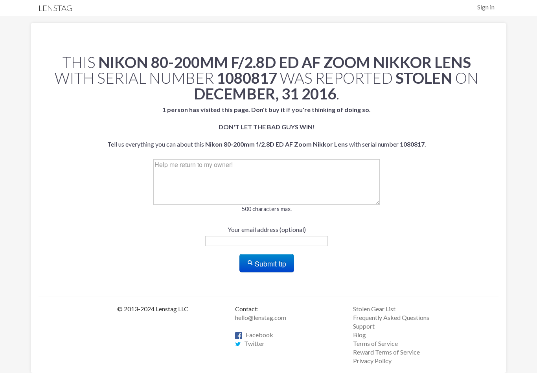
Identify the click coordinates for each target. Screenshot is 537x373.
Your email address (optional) (267, 229)
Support (364, 326)
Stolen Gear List (374, 308)
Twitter (253, 343)
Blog (359, 334)
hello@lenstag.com (260, 317)
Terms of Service (375, 343)
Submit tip (269, 263)
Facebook (257, 334)
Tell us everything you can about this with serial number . (266, 127)
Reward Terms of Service (386, 352)
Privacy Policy (372, 360)
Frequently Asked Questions (391, 317)
